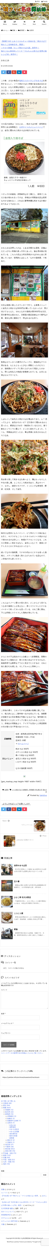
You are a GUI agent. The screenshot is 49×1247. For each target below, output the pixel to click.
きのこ (44, 1196)
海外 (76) (6, 1164)
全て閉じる (11, 1101)
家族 (16, 929)
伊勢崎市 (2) (11, 1116)
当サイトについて (7, 1211)
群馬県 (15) (9, 1114)
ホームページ (23, 743)
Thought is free (36, 1242)
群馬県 (22, 30)
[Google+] (14, 72)
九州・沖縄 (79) (9, 1162)
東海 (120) (7, 1155)
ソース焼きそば (17, 790)
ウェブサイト (6, 1033)
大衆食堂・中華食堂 (28, 790)
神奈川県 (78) (10, 1151)
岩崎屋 (11, 1138)
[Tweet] (3, 72)
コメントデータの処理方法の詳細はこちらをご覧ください (22, 1053)
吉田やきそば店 (20, 865)
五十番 (16, 881)
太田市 (31, 30)
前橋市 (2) (11, 1118)
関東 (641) (7, 1108)
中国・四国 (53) (9, 1160)
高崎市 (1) (10, 1142)
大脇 (2, 1224)
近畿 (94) (6, 1157)
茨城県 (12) (9, 1110)
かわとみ (12, 1125)
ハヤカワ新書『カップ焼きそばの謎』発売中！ (20, 48)
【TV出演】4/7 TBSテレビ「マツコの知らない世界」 (20, 1196)
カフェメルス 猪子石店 (9, 1221)
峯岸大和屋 (13, 1136)
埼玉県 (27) (9, 1144)
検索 (2, 1171)
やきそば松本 (14, 1129)
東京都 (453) (10, 1149)
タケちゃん (5, 1218)
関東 (13, 30)
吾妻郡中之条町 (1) (14, 1121)
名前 (3, 1014)
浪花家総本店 (6, 1215)
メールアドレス (7, 1023)
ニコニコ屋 (18, 913)
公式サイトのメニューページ (31, 127)
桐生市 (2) (11, 1140)
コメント (4, 990)
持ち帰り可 (38, 790)
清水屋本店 (13, 1134)
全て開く (4, 1101)
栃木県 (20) (9, 1112)
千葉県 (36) (9, 1147)
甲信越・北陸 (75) (9, 1153)
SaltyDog (43, 795)
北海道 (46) (7, 1103)
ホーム (5, 30)
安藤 (2, 1189)
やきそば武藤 (14, 1131)
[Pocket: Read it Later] (24, 72)
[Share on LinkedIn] (19, 72)
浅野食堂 (12, 1127)
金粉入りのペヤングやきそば (31, 80)
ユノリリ (4, 1192)
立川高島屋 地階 (7, 1208)
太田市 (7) (11, 1123)
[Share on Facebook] (8, 72)
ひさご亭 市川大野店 (22, 897)
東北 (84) (6, 1105)
